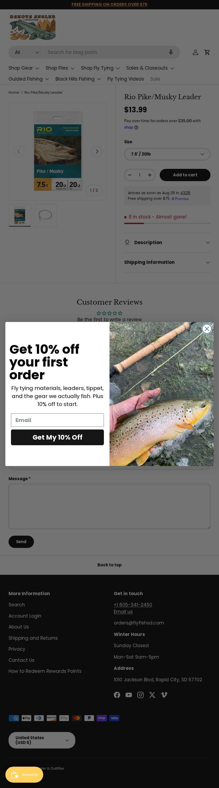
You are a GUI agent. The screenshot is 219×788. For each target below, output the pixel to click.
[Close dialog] (207, 328)
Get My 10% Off (58, 437)
